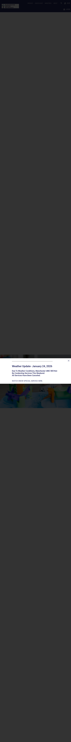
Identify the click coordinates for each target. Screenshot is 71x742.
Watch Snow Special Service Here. (27, 381)
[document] (35, 371)
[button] (68, 360)
